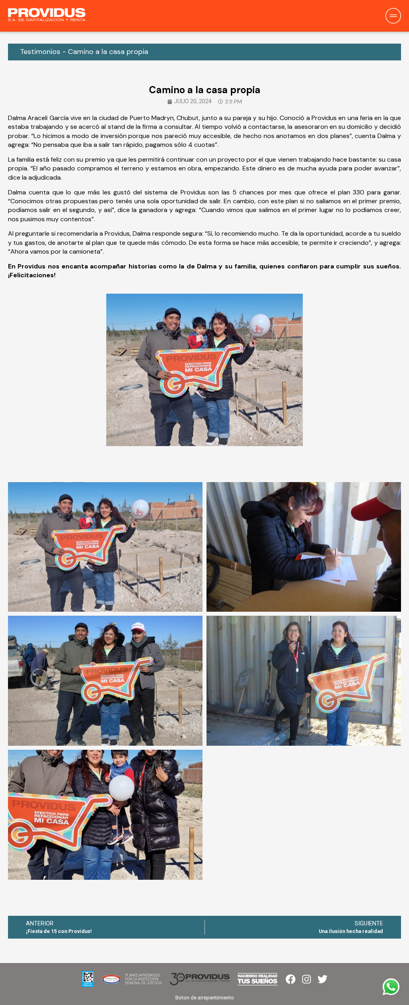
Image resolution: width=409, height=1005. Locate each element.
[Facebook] (291, 979)
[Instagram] (307, 979)
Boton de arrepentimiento (204, 998)
